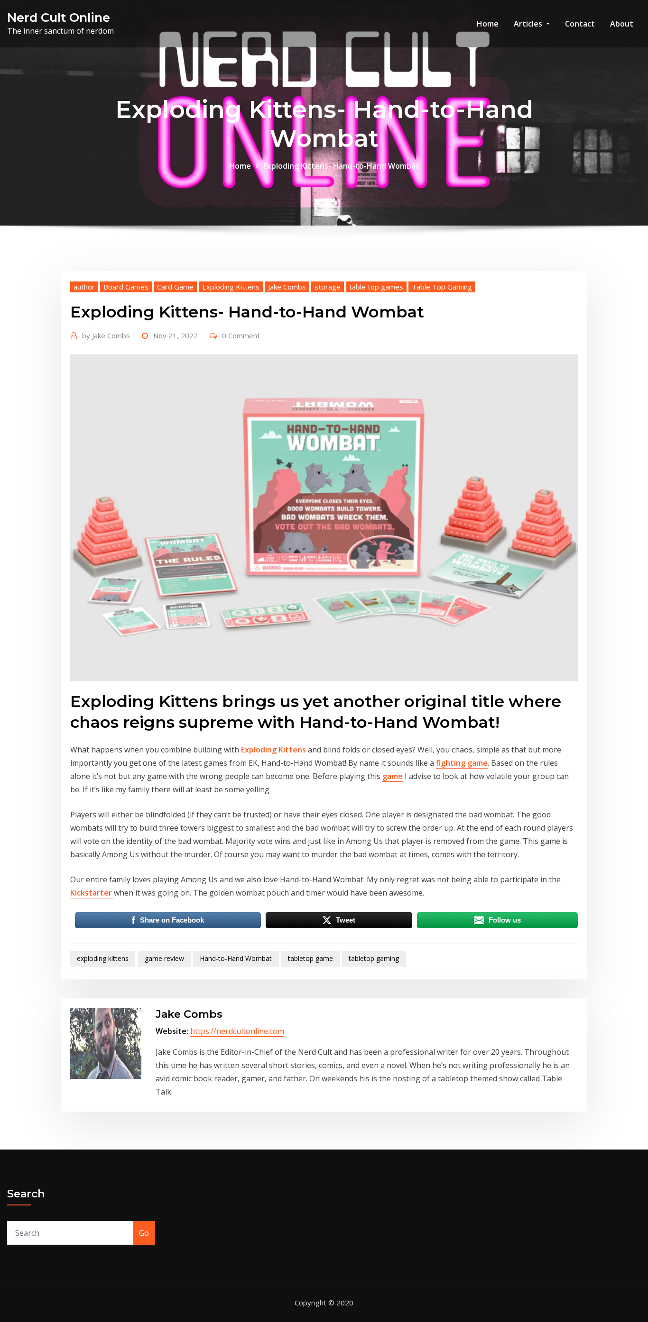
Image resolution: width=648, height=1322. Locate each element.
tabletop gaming (374, 958)
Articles (529, 23)
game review (164, 958)
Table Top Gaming (442, 286)
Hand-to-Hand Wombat (236, 958)
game (392, 776)
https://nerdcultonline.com (237, 1031)
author (84, 286)
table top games (376, 286)
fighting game (462, 763)
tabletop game (310, 958)
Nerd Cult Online (58, 17)
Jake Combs (287, 286)
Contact (580, 23)
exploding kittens (103, 958)
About (621, 23)
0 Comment (241, 335)
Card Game (175, 286)
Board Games (125, 286)
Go (144, 1233)
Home (488, 23)
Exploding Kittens (230, 286)
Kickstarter (92, 892)
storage (328, 286)
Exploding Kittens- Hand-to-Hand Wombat (341, 166)
